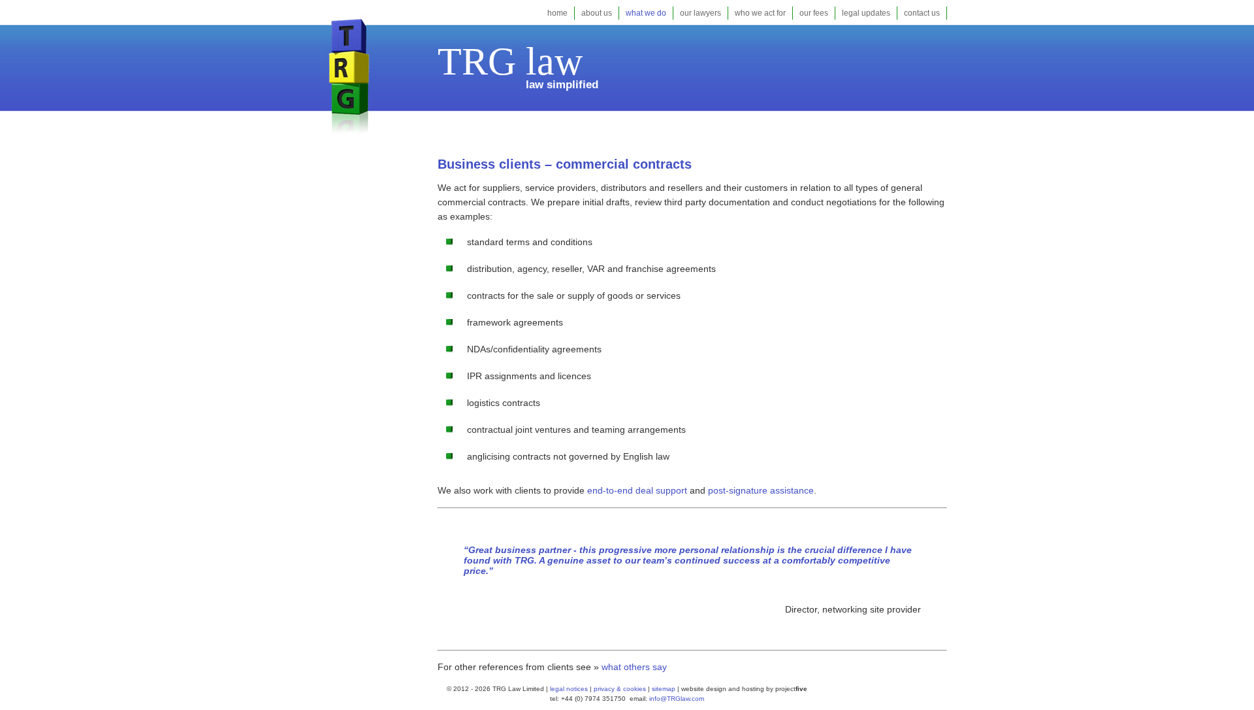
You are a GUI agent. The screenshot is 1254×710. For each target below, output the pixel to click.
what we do (646, 13)
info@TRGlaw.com (676, 698)
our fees (813, 13)
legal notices (569, 688)
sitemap (662, 688)
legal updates (866, 13)
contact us (922, 13)
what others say (634, 667)
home (557, 13)
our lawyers (700, 13)
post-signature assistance (761, 490)
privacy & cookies (620, 688)
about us (596, 13)
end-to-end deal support (637, 490)
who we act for (760, 13)
